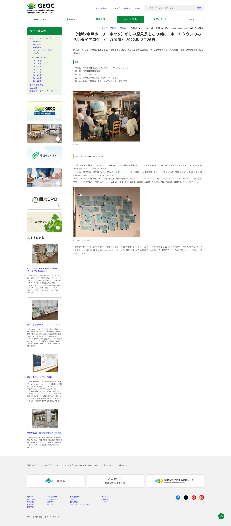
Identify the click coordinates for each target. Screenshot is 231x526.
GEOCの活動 (130, 19)
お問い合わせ (160, 19)
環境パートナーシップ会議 (80, 504)
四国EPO (50, 502)
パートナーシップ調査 (43, 50)
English (137, 8)
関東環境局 (74, 502)
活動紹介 (113, 28)
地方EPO (30, 497)
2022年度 (37, 69)
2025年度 (37, 61)
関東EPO (37, 47)
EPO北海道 (31, 499)
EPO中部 (30, 507)
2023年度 (37, 67)
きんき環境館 (52, 497)
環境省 (72, 499)
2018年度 (37, 81)
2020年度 (37, 75)
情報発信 (100, 19)
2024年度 (37, 64)
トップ (104, 28)
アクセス (190, 19)
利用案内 (127, 8)
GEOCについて (40, 19)
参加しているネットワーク (41, 91)
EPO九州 (50, 504)
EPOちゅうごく (52, 499)
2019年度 (37, 78)
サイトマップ (115, 8)
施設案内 (70, 19)
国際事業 (37, 42)
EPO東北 (30, 502)
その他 (36, 53)
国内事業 (37, 44)
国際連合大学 (75, 497)
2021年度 (37, 72)
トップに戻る (101, 8)
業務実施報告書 (36, 85)
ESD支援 (33, 88)
